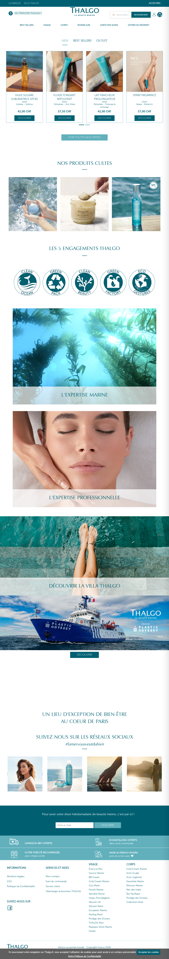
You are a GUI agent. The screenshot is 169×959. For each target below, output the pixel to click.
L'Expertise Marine (84, 395)
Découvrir (24, 118)
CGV (9, 881)
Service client (53, 886)
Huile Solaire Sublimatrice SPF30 (24, 97)
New (65, 40)
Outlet (101, 40)
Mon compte (53, 876)
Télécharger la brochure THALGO (63, 891)
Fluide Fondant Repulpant (64, 97)
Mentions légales (15, 876)
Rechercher (141, 15)
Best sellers (82, 40)
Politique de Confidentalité (21, 886)
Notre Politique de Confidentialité (84, 956)
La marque (15, 3)
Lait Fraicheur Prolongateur (104, 97)
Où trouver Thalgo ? (28, 13)
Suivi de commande (56, 881)
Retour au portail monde (71, 947)
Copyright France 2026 (98, 947)
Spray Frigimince (144, 95)
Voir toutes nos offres (84, 137)
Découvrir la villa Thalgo (84, 586)
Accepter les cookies (148, 952)
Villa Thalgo (31, 3)
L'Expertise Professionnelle (84, 498)
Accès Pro (154, 3)
